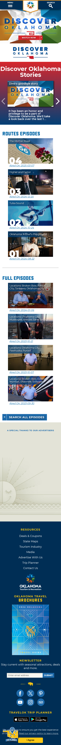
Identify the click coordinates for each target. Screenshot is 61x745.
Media (30, 552)
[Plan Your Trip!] (10, 734)
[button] (10, 5)
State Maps (30, 541)
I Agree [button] (30, 740)
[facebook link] (20, 693)
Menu (10, 3)
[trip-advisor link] (41, 702)
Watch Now (29, 38)
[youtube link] (20, 702)
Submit (48, 675)
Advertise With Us (30, 557)
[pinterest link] (41, 693)
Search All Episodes (26, 417)
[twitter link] (30, 693)
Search (51, 3)
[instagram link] (30, 702)
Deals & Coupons (30, 536)
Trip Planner (30, 562)
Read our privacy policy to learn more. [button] (38, 733)
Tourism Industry (30, 546)
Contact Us (30, 568)
